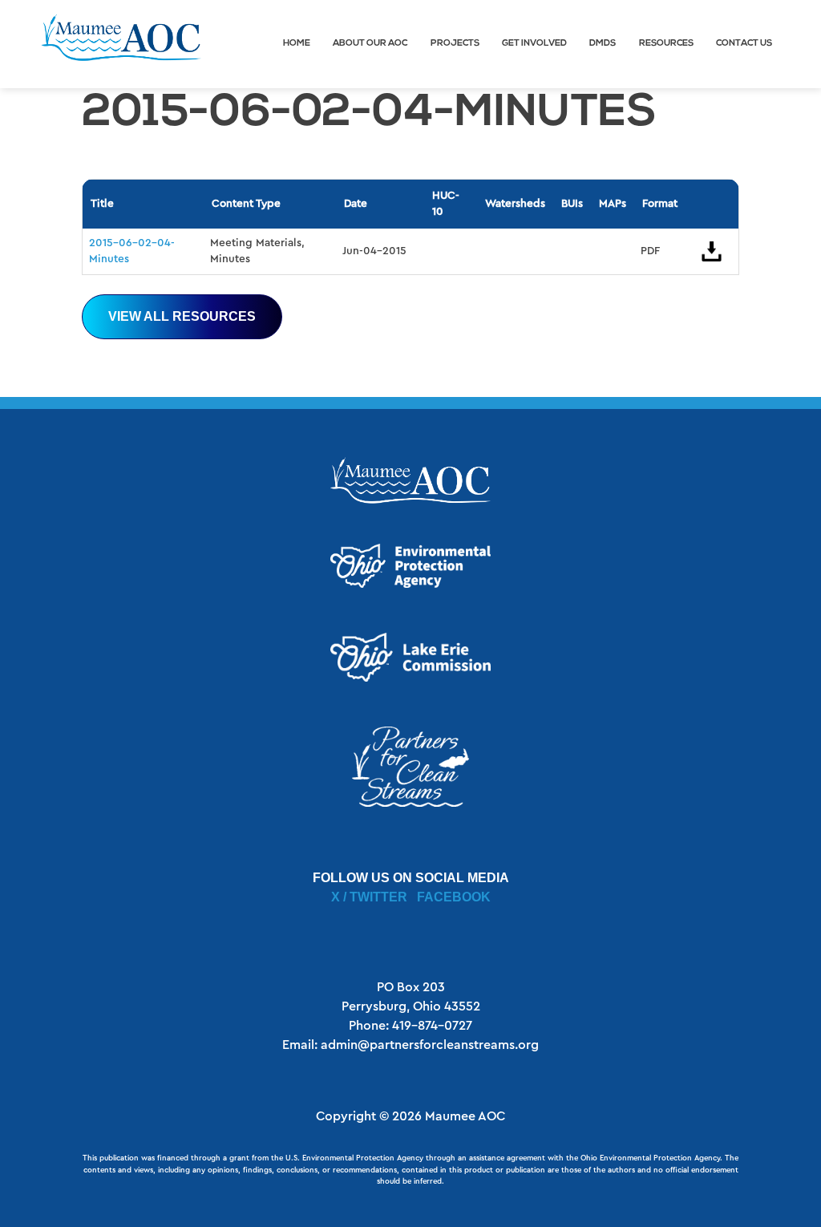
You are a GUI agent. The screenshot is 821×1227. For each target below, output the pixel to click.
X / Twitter (369, 897)
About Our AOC (370, 43)
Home (296, 43)
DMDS (602, 43)
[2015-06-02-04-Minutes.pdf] (712, 251)
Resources (666, 43)
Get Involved (534, 43)
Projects (455, 43)
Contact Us (744, 43)
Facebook (454, 897)
